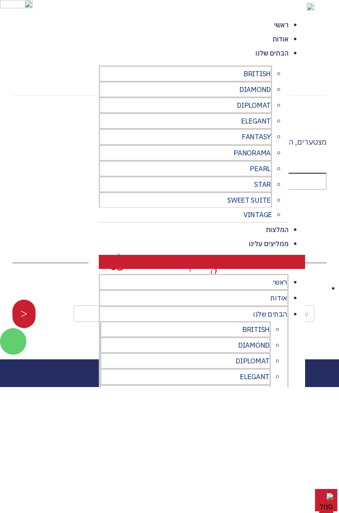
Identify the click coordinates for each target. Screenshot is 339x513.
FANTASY (256, 136)
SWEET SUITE (249, 200)
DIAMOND (255, 89)
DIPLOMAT (254, 105)
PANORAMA (252, 152)
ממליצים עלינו (269, 244)
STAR (262, 184)
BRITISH (257, 73)
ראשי (281, 25)
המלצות (277, 229)
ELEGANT (256, 121)
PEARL (260, 168)
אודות (280, 39)
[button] (202, 262)
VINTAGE (258, 214)
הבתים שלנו (272, 53)
